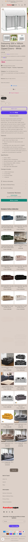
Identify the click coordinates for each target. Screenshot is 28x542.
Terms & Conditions (7, 502)
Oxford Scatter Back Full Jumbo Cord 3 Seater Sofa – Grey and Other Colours (7, 266)
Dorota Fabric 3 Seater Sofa (7, 405)
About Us (5, 479)
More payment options (14, 115)
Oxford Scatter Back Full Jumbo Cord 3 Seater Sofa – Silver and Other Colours (20, 226)
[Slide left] (1, 38)
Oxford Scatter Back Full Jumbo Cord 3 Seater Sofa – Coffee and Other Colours (7, 306)
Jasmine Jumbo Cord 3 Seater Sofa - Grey (21, 425)
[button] (2, 5)
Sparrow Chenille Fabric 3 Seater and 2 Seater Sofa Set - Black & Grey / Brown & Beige (20, 348)
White (3, 98)
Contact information (14, 540)
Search (4, 482)
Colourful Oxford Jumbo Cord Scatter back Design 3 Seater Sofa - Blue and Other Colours (7, 226)
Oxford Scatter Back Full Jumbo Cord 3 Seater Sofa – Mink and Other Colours (20, 266)
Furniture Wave (8, 536)
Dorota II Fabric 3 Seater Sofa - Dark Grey (20, 406)
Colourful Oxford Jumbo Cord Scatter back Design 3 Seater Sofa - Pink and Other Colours (21, 327)
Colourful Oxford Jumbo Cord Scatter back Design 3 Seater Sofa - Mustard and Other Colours (7, 349)
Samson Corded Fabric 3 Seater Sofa (20, 246)
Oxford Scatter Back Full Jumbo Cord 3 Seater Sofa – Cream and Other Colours (20, 306)
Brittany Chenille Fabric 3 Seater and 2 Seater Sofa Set (7, 387)
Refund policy (23, 536)
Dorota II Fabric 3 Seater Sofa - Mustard (7, 425)
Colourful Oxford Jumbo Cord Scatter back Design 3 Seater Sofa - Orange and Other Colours (7, 328)
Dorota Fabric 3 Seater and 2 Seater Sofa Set (20, 387)
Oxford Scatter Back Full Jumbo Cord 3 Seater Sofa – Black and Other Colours (20, 286)
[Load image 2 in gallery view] (14, 37)
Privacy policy (7, 538)
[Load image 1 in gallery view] (6, 37)
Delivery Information (7, 493)
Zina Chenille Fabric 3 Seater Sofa (7, 368)
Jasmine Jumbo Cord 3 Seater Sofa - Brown (7, 444)
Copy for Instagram (15, 92)
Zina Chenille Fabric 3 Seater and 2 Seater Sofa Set (20, 368)
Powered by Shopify (15, 536)
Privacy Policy (6, 499)
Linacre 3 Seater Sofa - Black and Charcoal (7, 463)
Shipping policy (22, 538)
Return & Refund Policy (8, 496)
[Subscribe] (23, 521)
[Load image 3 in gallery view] (21, 37)
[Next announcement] (25, 1)
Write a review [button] (14, 200)
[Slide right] (26, 38)
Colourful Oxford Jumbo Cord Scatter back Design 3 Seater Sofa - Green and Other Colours (7, 246)
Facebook (15, 85)
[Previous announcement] (2, 1)
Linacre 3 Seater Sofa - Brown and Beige (21, 444)
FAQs (4, 484)
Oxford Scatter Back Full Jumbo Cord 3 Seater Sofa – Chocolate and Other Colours (7, 286)
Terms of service (14, 538)
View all (14, 470)
